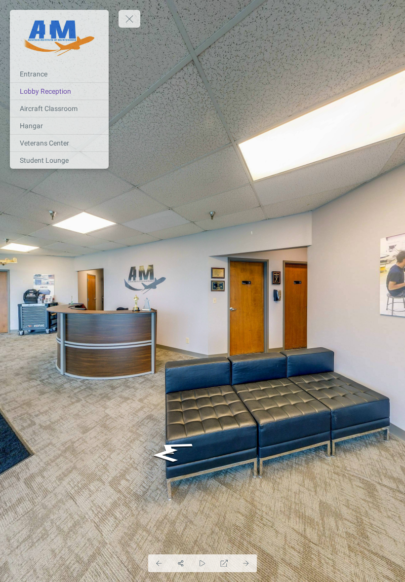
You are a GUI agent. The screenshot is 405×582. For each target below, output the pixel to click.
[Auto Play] (202, 563)
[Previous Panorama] (159, 563)
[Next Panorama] (246, 563)
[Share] (181, 563)
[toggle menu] (129, 19)
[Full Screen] (224, 563)
